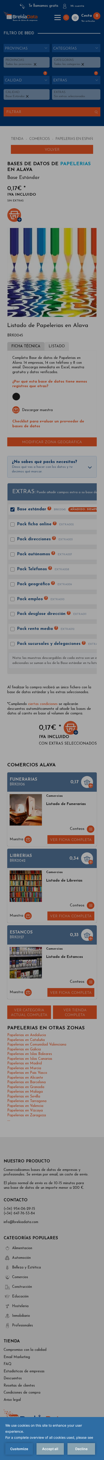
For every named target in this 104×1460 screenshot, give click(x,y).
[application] (52, 1438)
